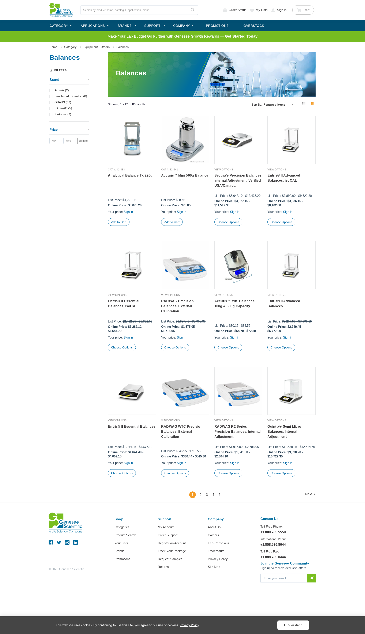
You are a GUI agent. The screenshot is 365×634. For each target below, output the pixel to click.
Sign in (281, 10)
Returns (163, 567)
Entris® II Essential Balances (131, 426)
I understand (293, 625)
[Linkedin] (75, 542)
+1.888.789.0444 (273, 557)
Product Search (125, 535)
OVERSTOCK (254, 25)
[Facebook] (51, 542)
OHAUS (62, 102)
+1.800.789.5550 (273, 532)
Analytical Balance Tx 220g (130, 175)
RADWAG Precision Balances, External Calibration (177, 306)
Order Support (167, 535)
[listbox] (279, 104)
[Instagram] (67, 542)
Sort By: (257, 104)
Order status (238, 10)
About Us (214, 527)
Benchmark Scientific (70, 96)
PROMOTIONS (217, 25)
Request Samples (170, 559)
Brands (119, 551)
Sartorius (62, 114)
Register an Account (172, 543)
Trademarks (216, 551)
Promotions (122, 559)
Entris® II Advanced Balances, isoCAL (283, 178)
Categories (121, 527)
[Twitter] (59, 542)
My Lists (262, 10)
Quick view (132, 154)
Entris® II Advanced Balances (283, 303)
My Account (166, 527)
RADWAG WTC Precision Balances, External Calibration (182, 431)
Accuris (61, 90)
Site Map (214, 567)
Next (308, 494)
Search (192, 10)
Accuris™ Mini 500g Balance (184, 175)
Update (83, 140)
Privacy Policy (218, 559)
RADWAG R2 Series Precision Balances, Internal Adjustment (237, 431)
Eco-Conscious (218, 543)
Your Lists (121, 543)
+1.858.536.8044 (273, 544)
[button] (60, 70)
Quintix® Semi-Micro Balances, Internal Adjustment (284, 431)
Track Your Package (172, 551)
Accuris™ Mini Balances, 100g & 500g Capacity (235, 303)
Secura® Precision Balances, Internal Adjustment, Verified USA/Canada (238, 180)
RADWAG (63, 108)
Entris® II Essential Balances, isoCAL (123, 303)
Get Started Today (241, 36)
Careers (213, 535)
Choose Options (228, 222)
